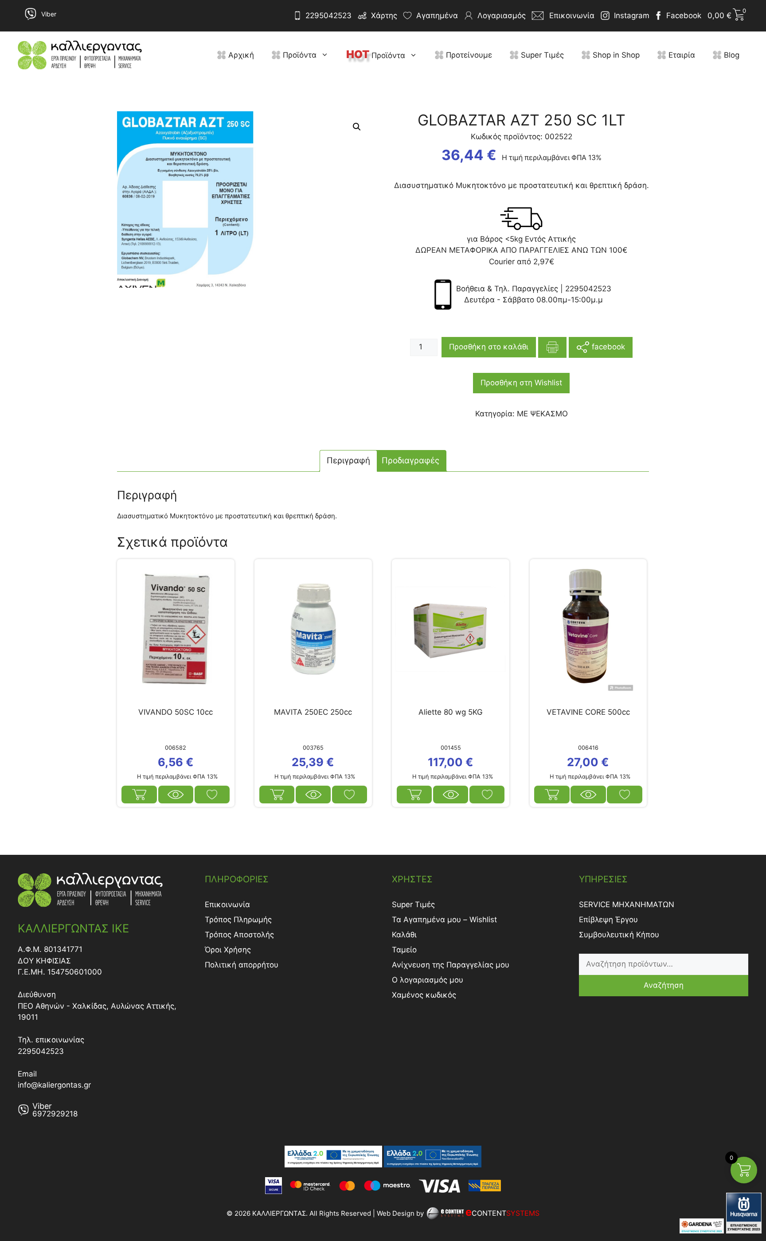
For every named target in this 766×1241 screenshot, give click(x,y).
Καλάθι (404, 934)
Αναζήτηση (664, 985)
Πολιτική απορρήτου (241, 964)
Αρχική (240, 55)
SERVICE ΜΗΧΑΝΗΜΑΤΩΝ (626, 904)
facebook (607, 346)
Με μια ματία (176, 794)
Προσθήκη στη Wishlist (521, 382)
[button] (327, 55)
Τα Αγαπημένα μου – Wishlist (444, 919)
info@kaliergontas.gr (54, 1084)
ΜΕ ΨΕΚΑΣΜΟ (542, 413)
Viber (48, 14)
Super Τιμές (541, 55)
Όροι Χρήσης (228, 949)
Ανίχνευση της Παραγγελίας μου (450, 964)
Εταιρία (680, 55)
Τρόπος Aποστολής (239, 934)
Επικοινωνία (227, 904)
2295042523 (328, 15)
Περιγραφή (348, 460)
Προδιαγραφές (410, 460)
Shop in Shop (615, 55)
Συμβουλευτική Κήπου (619, 934)
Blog (730, 55)
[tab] (348, 461)
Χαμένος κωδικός (424, 994)
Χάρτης (384, 15)
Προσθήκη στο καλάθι (488, 346)
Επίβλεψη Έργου (608, 919)
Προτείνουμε (468, 55)
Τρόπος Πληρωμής (238, 919)
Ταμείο (404, 949)
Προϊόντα (299, 55)
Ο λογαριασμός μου (427, 979)
